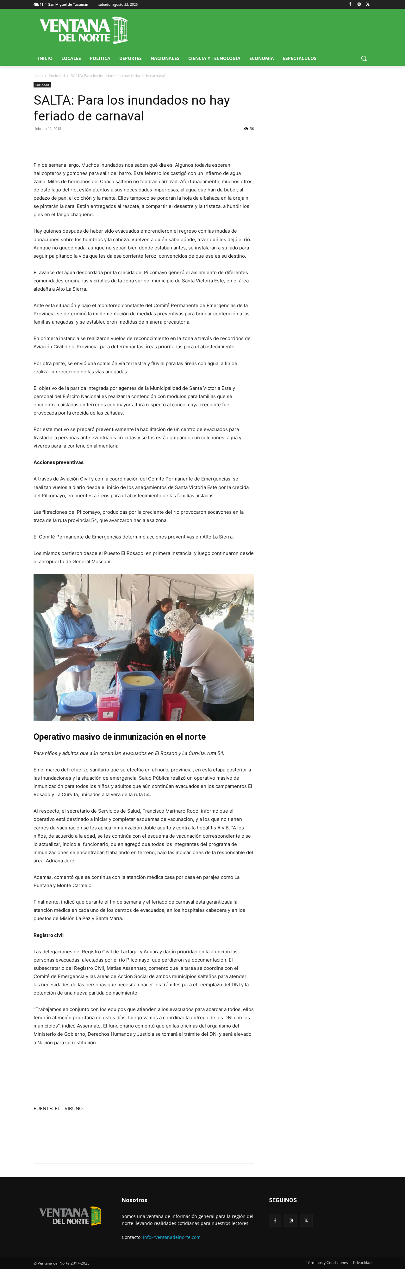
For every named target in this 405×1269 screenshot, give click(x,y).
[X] (367, 4)
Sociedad (57, 75)
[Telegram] (83, 143)
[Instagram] (359, 4)
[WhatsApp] (69, 143)
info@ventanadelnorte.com (172, 1237)
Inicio (38, 75)
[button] (363, 58)
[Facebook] (350, 4)
